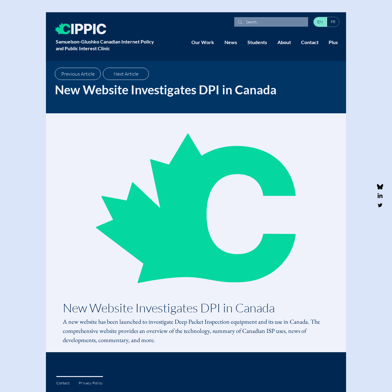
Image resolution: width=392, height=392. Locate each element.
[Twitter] (380, 205)
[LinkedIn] (380, 196)
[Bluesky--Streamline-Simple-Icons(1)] (380, 187)
